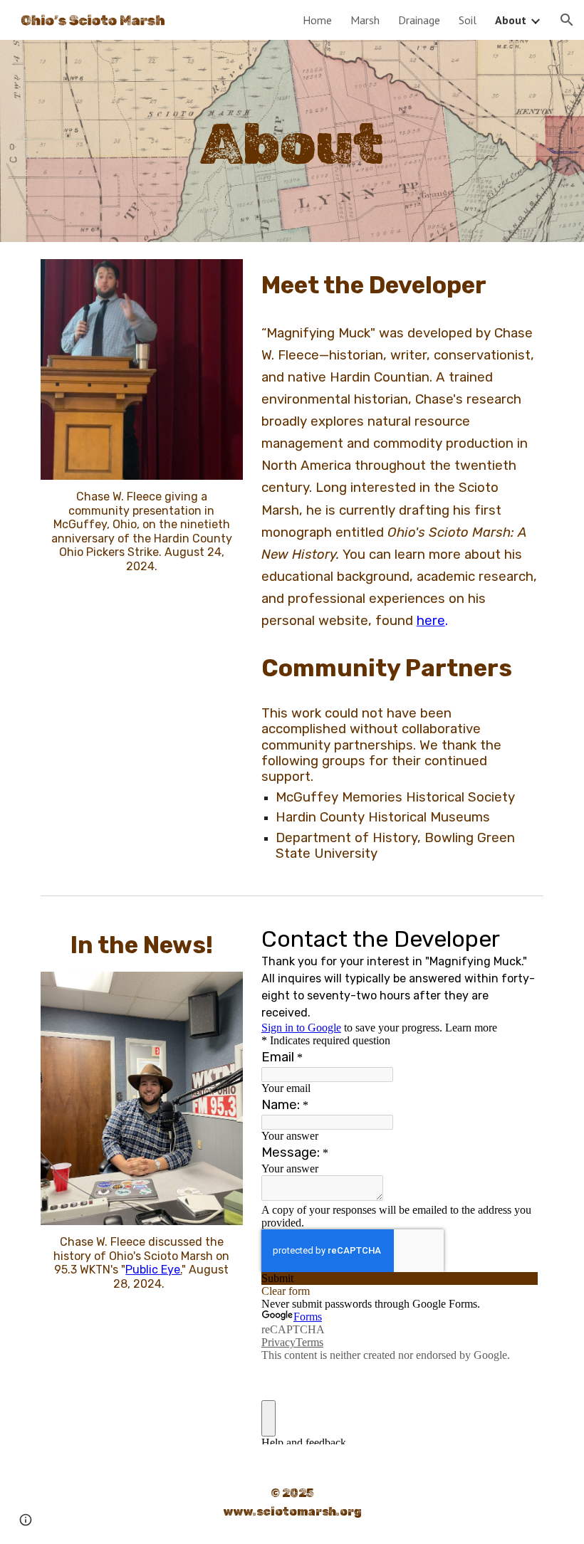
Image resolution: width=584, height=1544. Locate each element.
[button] (567, 20)
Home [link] (317, 20)
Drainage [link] (419, 20)
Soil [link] (467, 20)
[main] (292, 141)
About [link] (510, 20)
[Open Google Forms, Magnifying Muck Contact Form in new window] (516, 937)
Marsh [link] (365, 20)
